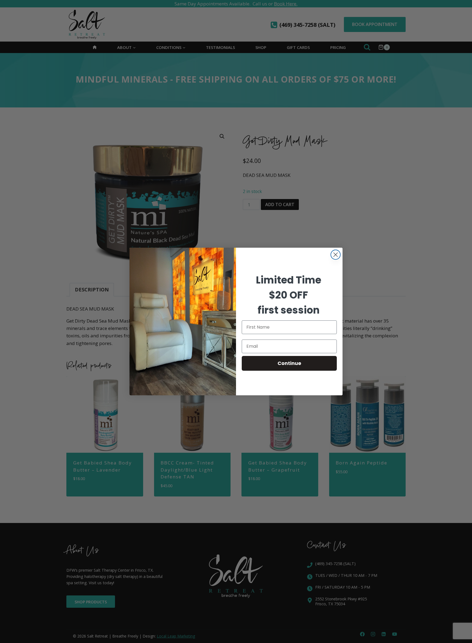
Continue (289, 363)
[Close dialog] (335, 254)
